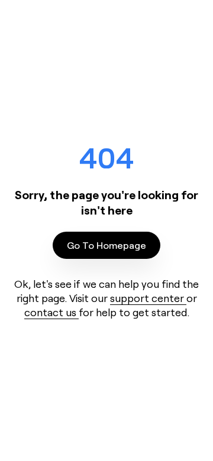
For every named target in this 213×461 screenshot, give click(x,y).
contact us (51, 312)
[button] (106, 245)
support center (148, 297)
